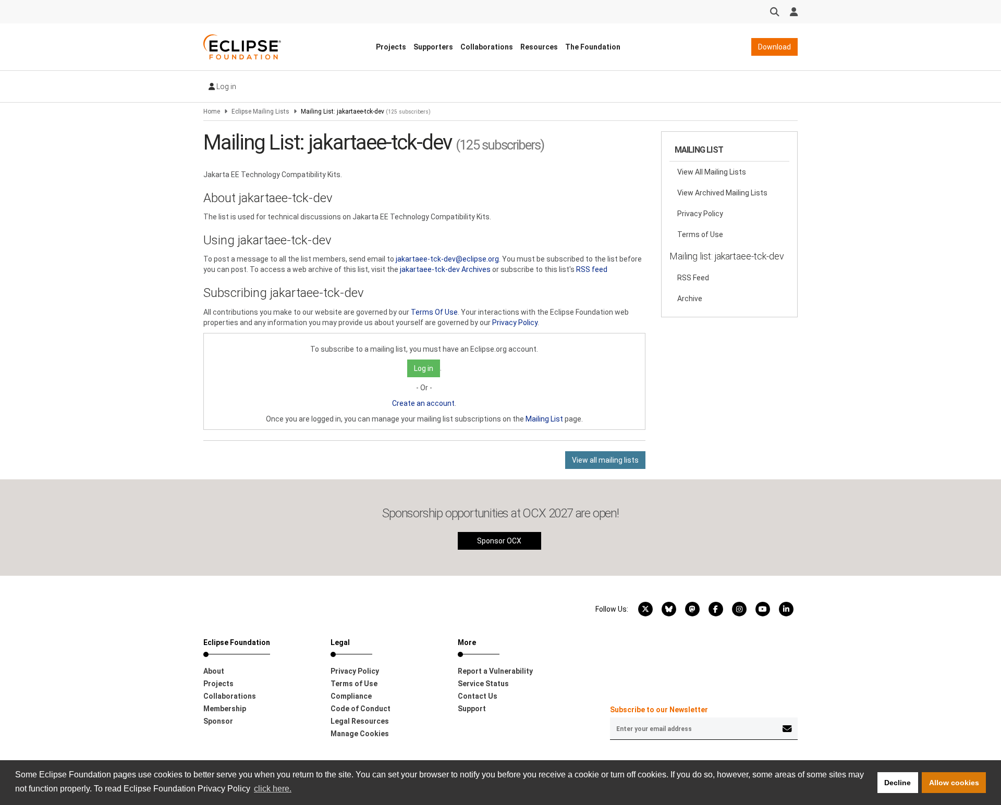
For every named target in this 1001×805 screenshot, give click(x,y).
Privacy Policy (515, 322)
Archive (689, 298)
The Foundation (592, 47)
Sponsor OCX (499, 541)
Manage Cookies (360, 733)
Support (472, 708)
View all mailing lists (605, 460)
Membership (224, 708)
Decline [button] (897, 782)
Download (774, 47)
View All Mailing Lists (711, 172)
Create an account (423, 403)
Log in (225, 86)
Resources (539, 47)
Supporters (433, 47)
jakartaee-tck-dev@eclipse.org (447, 259)
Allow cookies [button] (954, 782)
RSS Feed (693, 278)
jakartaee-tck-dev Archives (445, 269)
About (213, 671)
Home (211, 111)
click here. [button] (272, 788)
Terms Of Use (434, 312)
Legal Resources (360, 721)
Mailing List (544, 419)
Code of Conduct (360, 708)
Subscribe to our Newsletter (659, 709)
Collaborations (486, 47)
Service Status (483, 683)
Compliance (351, 696)
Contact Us (477, 696)
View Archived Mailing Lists (722, 193)
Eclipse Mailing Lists (260, 111)
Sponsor (218, 721)
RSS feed (591, 269)
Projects (391, 47)
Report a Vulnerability (495, 671)
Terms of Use (700, 234)
